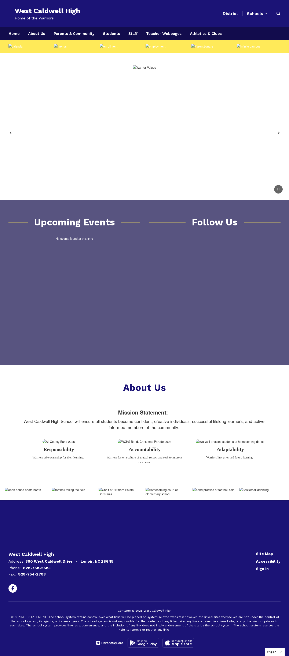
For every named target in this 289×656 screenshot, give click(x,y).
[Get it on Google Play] (143, 643)
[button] (257, 13)
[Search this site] (278, 13)
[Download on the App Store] (178, 643)
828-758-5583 (37, 568)
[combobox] (275, 652)
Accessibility (268, 561)
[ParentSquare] (109, 643)
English (271, 652)
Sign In (262, 568)
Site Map (264, 553)
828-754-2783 (32, 574)
